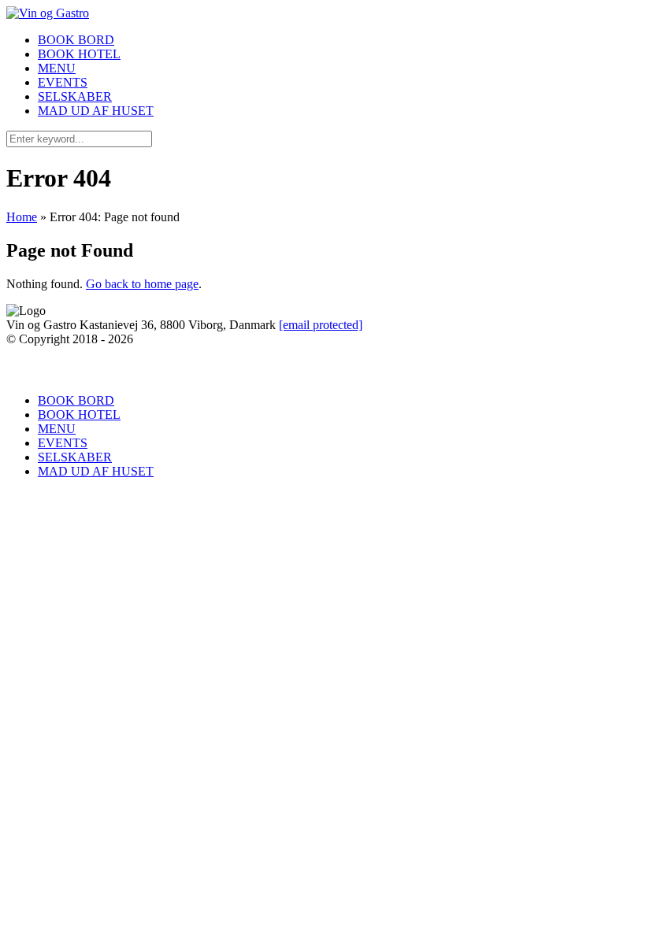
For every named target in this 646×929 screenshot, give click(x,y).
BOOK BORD (76, 39)
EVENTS (62, 82)
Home (21, 217)
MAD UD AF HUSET (96, 110)
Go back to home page (142, 284)
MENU (57, 68)
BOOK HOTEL (79, 54)
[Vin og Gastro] (47, 13)
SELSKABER (75, 96)
